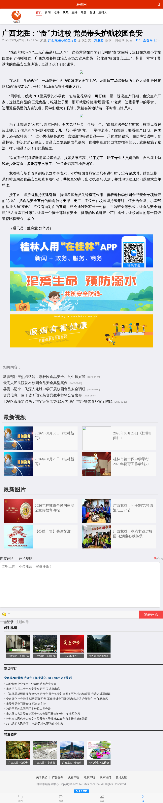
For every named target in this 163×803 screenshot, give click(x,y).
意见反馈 (121, 777)
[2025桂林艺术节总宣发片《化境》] (99, 650)
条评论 (159, 558)
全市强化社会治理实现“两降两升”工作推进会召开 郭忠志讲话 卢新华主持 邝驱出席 (57, 699)
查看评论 (149, 40)
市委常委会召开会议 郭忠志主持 (26, 703)
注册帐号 (22, 621)
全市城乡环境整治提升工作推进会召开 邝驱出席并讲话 (38, 678)
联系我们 (105, 777)
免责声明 (73, 777)
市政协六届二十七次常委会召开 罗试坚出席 (33, 689)
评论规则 (25, 558)
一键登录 (7, 621)
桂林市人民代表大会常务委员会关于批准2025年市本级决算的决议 (47, 718)
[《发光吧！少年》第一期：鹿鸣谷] (45, 650)
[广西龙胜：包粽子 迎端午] (18, 756)
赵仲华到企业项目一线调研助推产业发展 (31, 684)
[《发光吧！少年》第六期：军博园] (18, 650)
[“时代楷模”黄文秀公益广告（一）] (99, 756)
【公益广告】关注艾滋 (53, 531)
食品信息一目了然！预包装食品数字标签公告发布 (42, 394)
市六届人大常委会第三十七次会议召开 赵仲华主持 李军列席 (43, 713)
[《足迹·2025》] (72, 650)
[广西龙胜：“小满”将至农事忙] (45, 756)
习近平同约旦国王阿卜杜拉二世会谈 (28, 708)
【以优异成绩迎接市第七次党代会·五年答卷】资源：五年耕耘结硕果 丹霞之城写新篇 (58, 694)
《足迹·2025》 (72, 656)
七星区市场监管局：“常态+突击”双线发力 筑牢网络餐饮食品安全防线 (58, 401)
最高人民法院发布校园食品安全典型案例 (35, 382)
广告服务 (57, 777)
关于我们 (41, 777)
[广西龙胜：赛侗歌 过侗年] (72, 756)
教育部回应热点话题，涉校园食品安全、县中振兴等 (44, 376)
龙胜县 (99, 40)
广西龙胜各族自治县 (62, 40)
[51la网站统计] (81, 790)
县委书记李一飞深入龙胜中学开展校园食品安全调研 (44, 388)
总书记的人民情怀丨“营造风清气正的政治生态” (35, 723)
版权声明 (89, 777)
